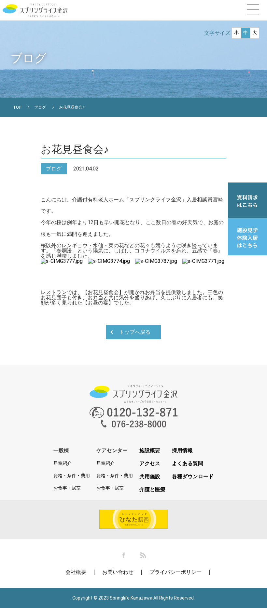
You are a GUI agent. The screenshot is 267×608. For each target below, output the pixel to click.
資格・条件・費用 (71, 475)
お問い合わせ (118, 572)
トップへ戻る (134, 332)
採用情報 (182, 450)
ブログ (40, 107)
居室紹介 (62, 463)
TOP (17, 107)
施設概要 (149, 450)
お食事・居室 (67, 488)
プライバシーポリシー (175, 572)
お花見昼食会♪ (71, 107)
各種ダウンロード (193, 476)
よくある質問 (187, 463)
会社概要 (75, 572)
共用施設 (149, 476)
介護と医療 (152, 489)
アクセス (149, 463)
